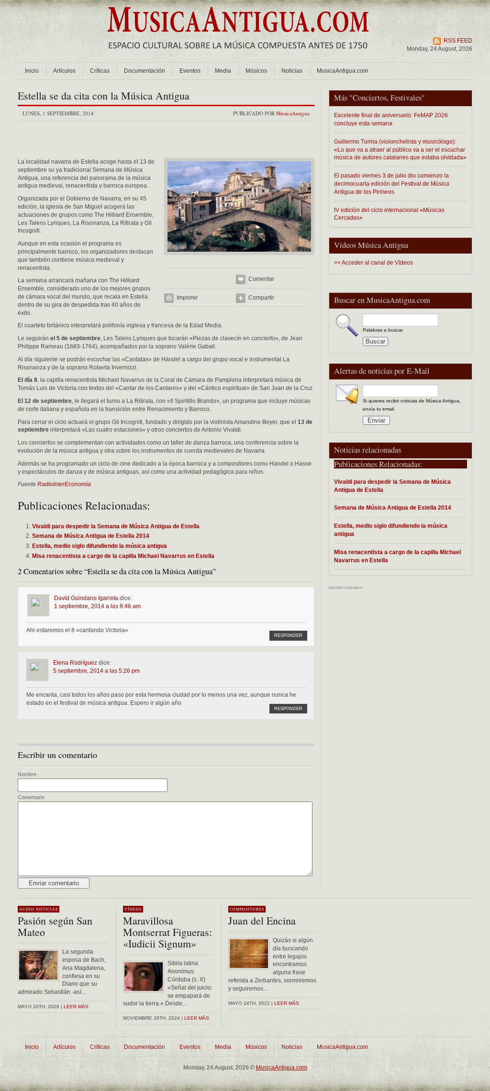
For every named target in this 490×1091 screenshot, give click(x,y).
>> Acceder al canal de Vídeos (373, 262)
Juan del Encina (262, 920)
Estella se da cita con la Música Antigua (103, 95)
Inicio (32, 70)
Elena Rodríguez (75, 662)
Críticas (100, 70)
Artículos (64, 70)
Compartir (261, 297)
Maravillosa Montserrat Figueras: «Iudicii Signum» (167, 931)
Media (223, 70)
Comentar (261, 279)
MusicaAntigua (293, 113)
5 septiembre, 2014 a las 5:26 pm (96, 671)
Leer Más (196, 1018)
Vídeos (133, 909)
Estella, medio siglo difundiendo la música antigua (390, 530)
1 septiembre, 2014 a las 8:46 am (97, 606)
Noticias (291, 70)
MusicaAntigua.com (342, 70)
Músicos (256, 70)
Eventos (189, 70)
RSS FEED (458, 40)
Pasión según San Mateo (55, 926)
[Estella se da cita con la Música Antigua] (239, 258)
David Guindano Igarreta (86, 598)
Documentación (144, 70)
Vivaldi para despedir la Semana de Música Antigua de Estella (392, 486)
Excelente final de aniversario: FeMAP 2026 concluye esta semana (391, 119)
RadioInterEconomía (64, 484)
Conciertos (370, 97)
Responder (288, 635)
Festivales (406, 97)
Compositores (247, 909)
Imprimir (187, 297)
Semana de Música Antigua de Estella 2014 (392, 507)
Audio (26, 909)
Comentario (31, 797)
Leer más (76, 1006)
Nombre (27, 774)
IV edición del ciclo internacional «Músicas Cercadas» (389, 214)
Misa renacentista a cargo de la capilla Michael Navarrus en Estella (397, 556)
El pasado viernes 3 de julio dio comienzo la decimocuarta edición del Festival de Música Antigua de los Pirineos (391, 183)
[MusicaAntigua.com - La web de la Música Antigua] (238, 55)
